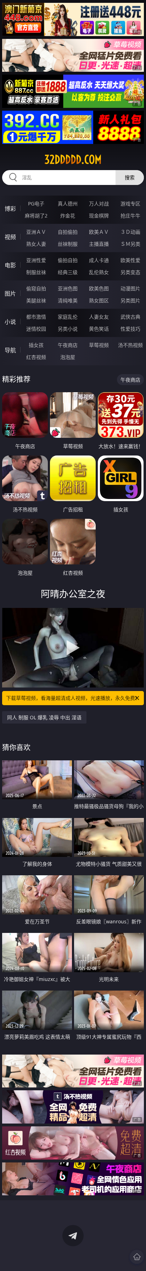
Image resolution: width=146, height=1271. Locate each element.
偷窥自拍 (36, 288)
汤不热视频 (130, 345)
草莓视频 (99, 345)
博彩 (10, 209)
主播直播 (99, 243)
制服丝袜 (36, 272)
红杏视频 (36, 357)
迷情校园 (36, 328)
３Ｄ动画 (130, 231)
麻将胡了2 (36, 215)
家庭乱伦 (68, 316)
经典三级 (68, 272)
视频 (10, 237)
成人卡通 (99, 260)
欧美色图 (99, 288)
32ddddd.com (73, 159)
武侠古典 (130, 316)
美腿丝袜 (36, 300)
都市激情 (36, 316)
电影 (10, 265)
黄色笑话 (99, 328)
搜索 (130, 177)
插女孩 (36, 345)
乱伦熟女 (99, 272)
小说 (10, 322)
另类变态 (130, 272)
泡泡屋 (67, 357)
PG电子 (36, 203)
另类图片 (130, 300)
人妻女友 (99, 316)
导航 (10, 350)
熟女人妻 (36, 243)
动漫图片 (130, 288)
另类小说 (68, 328)
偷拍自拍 (68, 260)
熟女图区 (99, 300)
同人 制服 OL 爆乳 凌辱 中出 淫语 (44, 717)
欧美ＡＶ (99, 231)
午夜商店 (68, 345)
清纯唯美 (68, 300)
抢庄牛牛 (130, 215)
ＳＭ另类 (130, 243)
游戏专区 (130, 203)
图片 (10, 293)
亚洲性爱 (36, 260)
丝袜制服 (68, 243)
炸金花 (67, 215)
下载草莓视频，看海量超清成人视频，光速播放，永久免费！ (73, 698)
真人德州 (68, 203)
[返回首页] (137, 1257)
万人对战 (99, 203)
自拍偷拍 (68, 231)
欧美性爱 (130, 260)
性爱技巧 (130, 328)
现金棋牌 (99, 215)
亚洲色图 (68, 288)
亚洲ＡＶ (36, 231)
